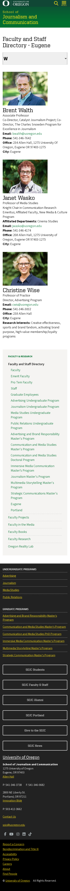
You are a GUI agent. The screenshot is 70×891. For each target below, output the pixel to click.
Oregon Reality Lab (20, 546)
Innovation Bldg (12, 801)
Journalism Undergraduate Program (35, 406)
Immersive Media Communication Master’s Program (32, 468)
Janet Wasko (19, 198)
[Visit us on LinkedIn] (24, 835)
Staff (14, 388)
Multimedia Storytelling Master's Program (27, 648)
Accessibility (10, 854)
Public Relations (12, 597)
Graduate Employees (25, 394)
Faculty (15, 370)
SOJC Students (35, 669)
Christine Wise (21, 290)
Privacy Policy (11, 859)
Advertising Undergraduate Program (35, 400)
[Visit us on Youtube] (11, 835)
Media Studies (11, 590)
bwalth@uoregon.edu (27, 133)
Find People (10, 874)
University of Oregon (21, 757)
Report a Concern (13, 844)
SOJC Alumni (35, 699)
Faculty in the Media (21, 524)
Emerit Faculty (20, 376)
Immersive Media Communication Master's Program (33, 641)
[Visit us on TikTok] (30, 835)
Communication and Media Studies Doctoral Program (34, 457)
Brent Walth (18, 110)
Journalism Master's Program (30, 476)
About (6, 869)
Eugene (16, 504)
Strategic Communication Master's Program (29, 655)
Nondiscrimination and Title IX (21, 849)
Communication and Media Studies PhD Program (32, 634)
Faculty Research (19, 539)
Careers (7, 864)
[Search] (56, 3)
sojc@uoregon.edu (14, 825)
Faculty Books (17, 532)
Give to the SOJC (35, 730)
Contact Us (9, 817)
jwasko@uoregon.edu (27, 226)
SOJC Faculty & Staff (35, 684)
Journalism (9, 583)
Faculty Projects (18, 517)
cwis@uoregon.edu (25, 304)
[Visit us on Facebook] (5, 835)
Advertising (9, 576)
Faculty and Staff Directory (26, 364)
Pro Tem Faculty (21, 382)
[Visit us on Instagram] (18, 835)
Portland (16, 510)
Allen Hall (8, 777)
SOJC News (35, 745)
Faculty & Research (20, 356)
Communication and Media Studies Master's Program (34, 447)
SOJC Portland (35, 715)
